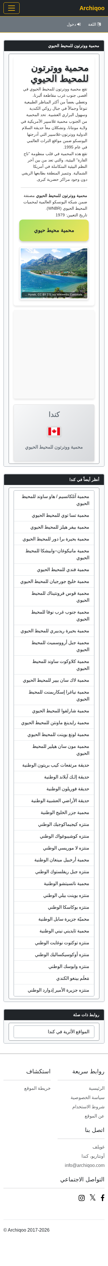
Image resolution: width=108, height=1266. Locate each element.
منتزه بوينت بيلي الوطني (66, 895)
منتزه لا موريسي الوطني (66, 847)
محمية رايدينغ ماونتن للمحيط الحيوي (55, 722)
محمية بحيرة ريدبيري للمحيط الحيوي (54, 630)
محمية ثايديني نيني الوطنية (64, 930)
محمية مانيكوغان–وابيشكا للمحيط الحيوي (57, 554)
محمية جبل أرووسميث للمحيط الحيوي (60, 646)
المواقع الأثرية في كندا (68, 1031)
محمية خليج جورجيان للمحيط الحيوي (54, 581)
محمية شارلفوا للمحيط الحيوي (60, 710)
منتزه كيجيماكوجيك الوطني (63, 824)
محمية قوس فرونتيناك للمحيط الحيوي (60, 597)
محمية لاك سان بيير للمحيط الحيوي (56, 680)
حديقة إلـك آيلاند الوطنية (66, 776)
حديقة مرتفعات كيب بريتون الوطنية (55, 765)
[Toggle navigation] (11, 8)
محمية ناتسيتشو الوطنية (66, 883)
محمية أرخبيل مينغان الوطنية (61, 859)
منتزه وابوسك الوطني (68, 966)
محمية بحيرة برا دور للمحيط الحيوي (55, 538)
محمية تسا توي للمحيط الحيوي (60, 515)
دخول (71, 24)
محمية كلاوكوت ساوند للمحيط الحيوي (60, 665)
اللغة (92, 24)
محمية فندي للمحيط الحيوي (63, 569)
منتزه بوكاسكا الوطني (68, 907)
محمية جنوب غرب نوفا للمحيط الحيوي (60, 615)
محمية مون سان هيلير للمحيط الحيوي (60, 750)
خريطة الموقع (37, 1088)
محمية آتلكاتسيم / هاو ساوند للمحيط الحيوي (55, 500)
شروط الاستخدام (88, 1106)
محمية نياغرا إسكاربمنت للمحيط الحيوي (59, 695)
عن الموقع (95, 1115)
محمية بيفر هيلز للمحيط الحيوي (59, 527)
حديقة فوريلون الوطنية (67, 788)
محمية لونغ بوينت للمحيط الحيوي (58, 734)
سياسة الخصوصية (88, 1097)
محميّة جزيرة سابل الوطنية (63, 918)
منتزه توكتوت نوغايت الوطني (62, 942)
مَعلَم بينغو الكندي (72, 978)
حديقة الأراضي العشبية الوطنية (60, 800)
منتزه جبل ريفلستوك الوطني (62, 871)
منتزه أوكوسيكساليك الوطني (62, 954)
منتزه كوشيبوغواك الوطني (64, 836)
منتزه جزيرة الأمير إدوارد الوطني (58, 990)
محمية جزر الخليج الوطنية (65, 812)
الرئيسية (97, 1088)
